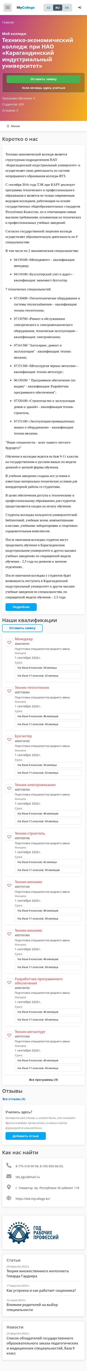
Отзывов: (10, 110)
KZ (48, 8)
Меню (15, 126)
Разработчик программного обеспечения (39, 981)
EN (67, 8)
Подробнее (21, 607)
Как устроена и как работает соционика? (41, 1290)
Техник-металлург (30, 1031)
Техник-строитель (30, 833)
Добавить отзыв (26, 1136)
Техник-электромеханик (35, 784)
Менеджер (24, 639)
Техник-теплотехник (32, 687)
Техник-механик (28, 882)
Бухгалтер (23, 736)
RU (58, 8)
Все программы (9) (43, 1080)
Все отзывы (14, 1099)
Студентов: (13, 104)
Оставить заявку (43, 79)
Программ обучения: (18, 98)
